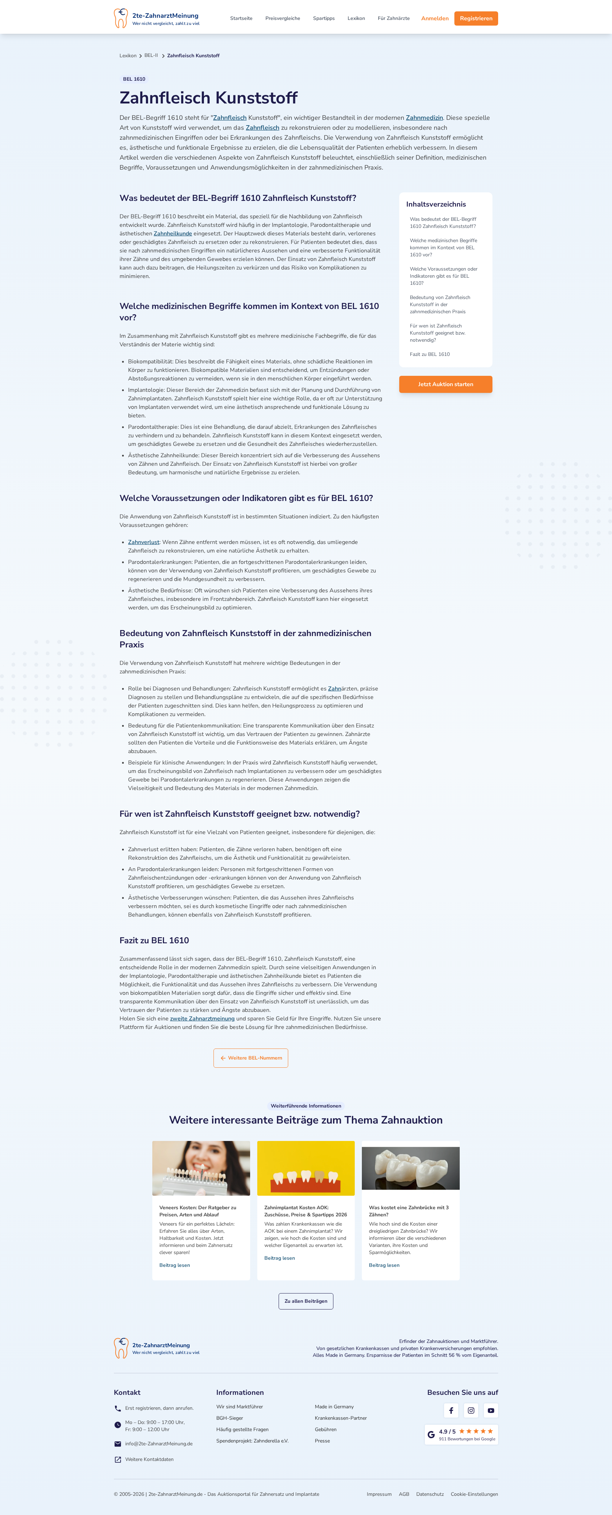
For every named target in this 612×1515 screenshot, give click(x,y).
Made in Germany (334, 1406)
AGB (404, 1494)
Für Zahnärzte (394, 18)
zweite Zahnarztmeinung (202, 1019)
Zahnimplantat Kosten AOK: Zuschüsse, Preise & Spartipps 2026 (305, 1211)
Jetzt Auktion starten (445, 384)
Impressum (379, 1494)
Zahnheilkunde (173, 234)
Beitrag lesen (174, 1265)
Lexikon (356, 18)
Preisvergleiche (282, 18)
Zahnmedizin (424, 117)
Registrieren (476, 18)
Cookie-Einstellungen (474, 1494)
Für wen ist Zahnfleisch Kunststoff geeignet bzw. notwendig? (437, 332)
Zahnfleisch (230, 117)
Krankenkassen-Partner (341, 1418)
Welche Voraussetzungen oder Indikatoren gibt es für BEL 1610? (444, 276)
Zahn (334, 689)
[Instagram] (471, 1410)
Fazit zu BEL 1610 (430, 354)
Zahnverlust (143, 542)
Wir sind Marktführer (239, 1406)
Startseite (241, 18)
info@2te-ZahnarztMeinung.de (158, 1443)
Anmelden (435, 18)
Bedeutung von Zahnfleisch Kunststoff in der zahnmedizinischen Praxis (440, 304)
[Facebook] (451, 1410)
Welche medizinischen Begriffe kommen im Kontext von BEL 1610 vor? (443, 247)
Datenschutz (430, 1494)
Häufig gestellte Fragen (242, 1429)
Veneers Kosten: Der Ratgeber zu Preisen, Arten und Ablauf (197, 1211)
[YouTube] (491, 1410)
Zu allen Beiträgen (306, 1301)
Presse (322, 1440)
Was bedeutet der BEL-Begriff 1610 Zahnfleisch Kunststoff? (443, 223)
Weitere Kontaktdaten (149, 1459)
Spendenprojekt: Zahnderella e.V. (252, 1440)
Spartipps (324, 18)
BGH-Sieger (229, 1418)
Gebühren (326, 1429)
